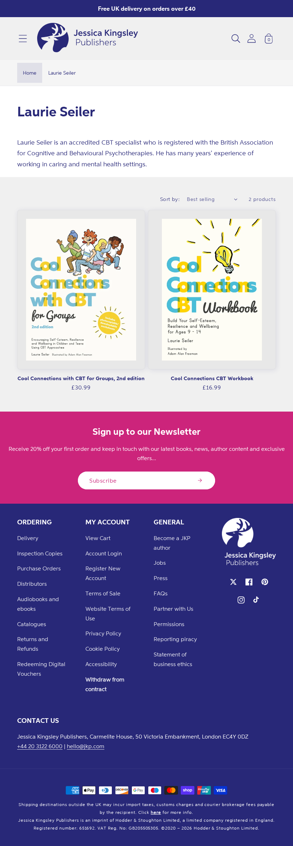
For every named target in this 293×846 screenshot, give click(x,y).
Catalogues (31, 624)
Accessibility (101, 664)
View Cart (97, 538)
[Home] (87, 38)
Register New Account (102, 573)
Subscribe (103, 480)
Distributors (32, 583)
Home (29, 73)
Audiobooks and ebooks (38, 604)
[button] (23, 38)
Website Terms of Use (107, 613)
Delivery (27, 538)
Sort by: (170, 199)
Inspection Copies (40, 553)
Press (161, 578)
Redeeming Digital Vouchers (41, 669)
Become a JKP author (172, 543)
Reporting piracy (175, 639)
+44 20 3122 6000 (40, 746)
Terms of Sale (102, 593)
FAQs (161, 593)
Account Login (103, 553)
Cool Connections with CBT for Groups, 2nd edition (81, 378)
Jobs (160, 562)
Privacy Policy (103, 633)
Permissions (169, 624)
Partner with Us (173, 608)
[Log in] (251, 38)
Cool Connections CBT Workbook (212, 378)
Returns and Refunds (32, 644)
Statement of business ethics (173, 659)
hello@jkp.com (85, 746)
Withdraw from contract (104, 684)
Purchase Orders (39, 568)
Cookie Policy (102, 648)
